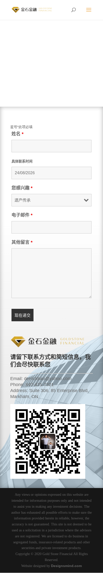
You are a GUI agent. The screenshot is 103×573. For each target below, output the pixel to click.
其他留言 (22, 242)
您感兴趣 (22, 187)
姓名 (18, 133)
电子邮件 (22, 215)
